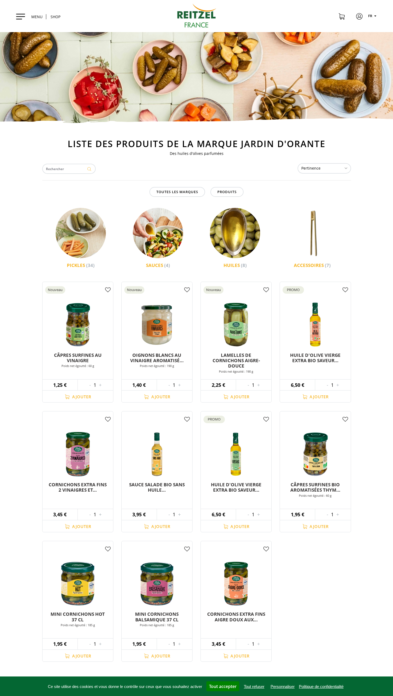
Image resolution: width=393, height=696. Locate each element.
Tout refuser (254, 686)
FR (370, 15)
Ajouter (81, 396)
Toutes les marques (177, 191)
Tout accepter (223, 686)
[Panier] (341, 17)
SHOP (55, 16)
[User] (359, 17)
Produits (227, 191)
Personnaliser (283, 686)
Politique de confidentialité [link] (321, 686)
